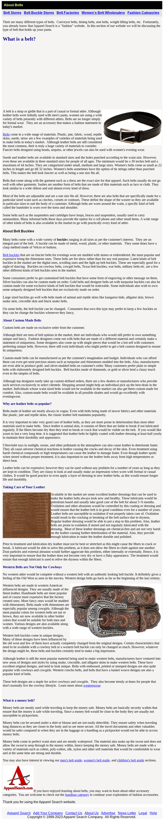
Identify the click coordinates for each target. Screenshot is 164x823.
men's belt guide (71, 760)
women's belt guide (97, 760)
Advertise (108, 813)
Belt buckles (11, 255)
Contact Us (73, 813)
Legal (143, 813)
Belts (6, 134)
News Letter (127, 813)
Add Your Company (48, 813)
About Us (92, 813)
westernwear (91, 685)
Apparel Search (19, 813)
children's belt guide (130, 760)
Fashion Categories (143, 13)
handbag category (77, 794)
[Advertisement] (82, 76)
